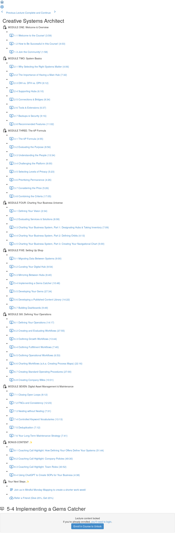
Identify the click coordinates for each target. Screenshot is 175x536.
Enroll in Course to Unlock (87, 526)
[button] (2, 3)
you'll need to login (101, 521)
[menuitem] (2, 8)
